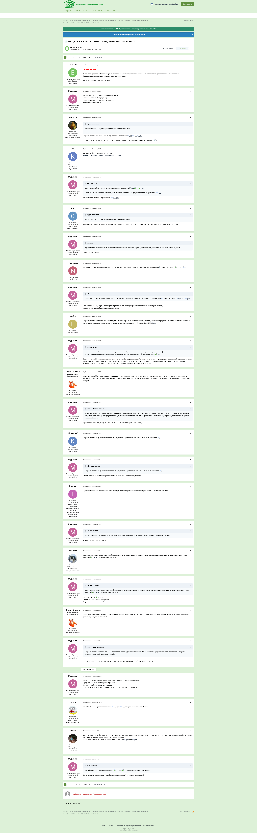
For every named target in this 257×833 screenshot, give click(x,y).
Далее (84, 57)
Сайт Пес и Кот (81, 11)
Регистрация (187, 4)
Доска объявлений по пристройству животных (128, 35)
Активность (96, 11)
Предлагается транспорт (92, 49)
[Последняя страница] (89, 57)
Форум (68, 11)
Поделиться (168, 48)
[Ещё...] (191, 65)
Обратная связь (149, 826)
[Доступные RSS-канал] (193, 812)
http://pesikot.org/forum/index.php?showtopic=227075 (102, 155)
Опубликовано (91, 65)
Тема (111, 826)
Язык (104, 826)
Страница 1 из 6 (99, 57)
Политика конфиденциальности (128, 826)
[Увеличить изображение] (129, 136)
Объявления (111, 11)
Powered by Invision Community (129, 830)
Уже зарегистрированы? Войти (166, 4)
